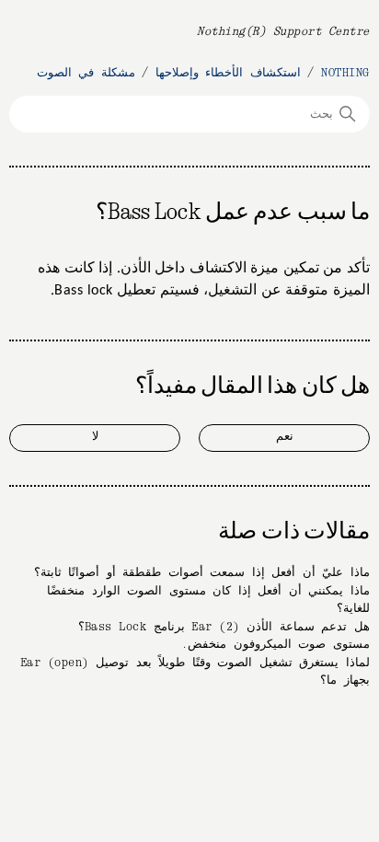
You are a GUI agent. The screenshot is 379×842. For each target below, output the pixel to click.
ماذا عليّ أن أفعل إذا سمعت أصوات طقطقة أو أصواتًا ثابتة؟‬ (202, 573)
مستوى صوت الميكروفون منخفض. (275, 645)
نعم (284, 437)
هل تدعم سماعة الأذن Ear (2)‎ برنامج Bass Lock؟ (224, 627)
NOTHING (345, 73)
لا (95, 437)
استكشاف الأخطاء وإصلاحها (228, 73)
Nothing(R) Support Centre (283, 32)
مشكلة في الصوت (86, 73)
